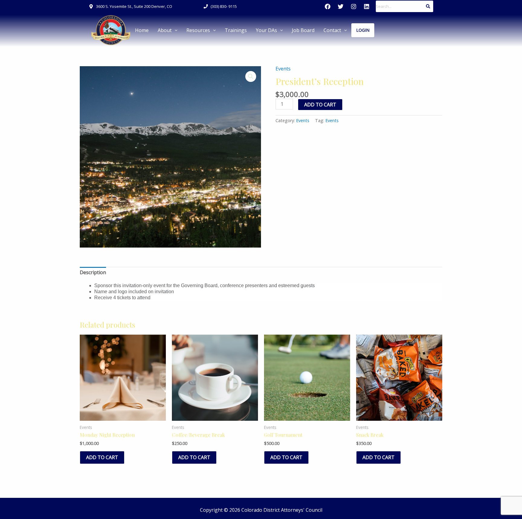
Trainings (236, 30)
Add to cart (320, 104)
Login (362, 30)
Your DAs (266, 30)
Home (142, 30)
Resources (198, 30)
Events (283, 68)
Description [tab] (93, 272)
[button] (167, 30)
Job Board (303, 30)
